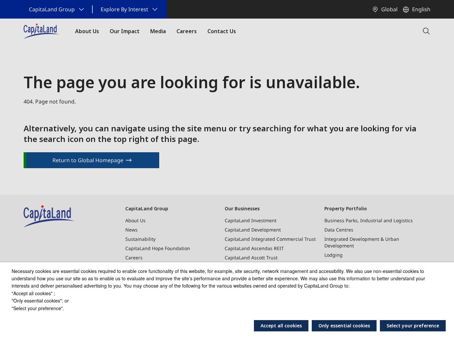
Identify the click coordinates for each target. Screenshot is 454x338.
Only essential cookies (344, 325)
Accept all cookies (281, 325)
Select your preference (413, 325)
